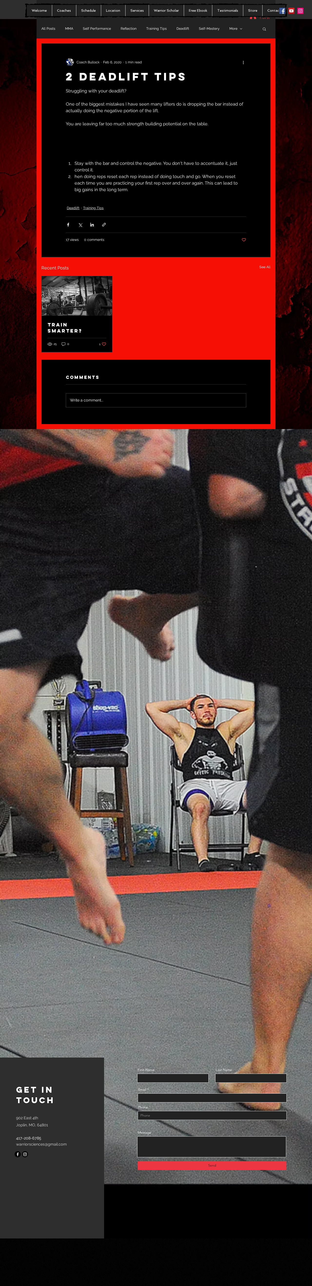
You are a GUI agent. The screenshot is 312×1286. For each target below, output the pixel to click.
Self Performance (97, 28)
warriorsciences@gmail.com (41, 1144)
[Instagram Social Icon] (300, 11)
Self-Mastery (209, 28)
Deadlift (182, 28)
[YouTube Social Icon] (291, 11)
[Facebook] (18, 1154)
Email (142, 1089)
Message (144, 1132)
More (233, 28)
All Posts (48, 28)
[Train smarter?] (77, 296)
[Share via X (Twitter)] (80, 224)
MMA (69, 28)
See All (265, 267)
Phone (143, 1107)
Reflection (128, 28)
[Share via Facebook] (68, 224)
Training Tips (156, 28)
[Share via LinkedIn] (92, 224)
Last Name (224, 1069)
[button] (264, 29)
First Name (146, 1069)
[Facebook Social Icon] (282, 11)
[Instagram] (25, 1154)
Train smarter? (66, 328)
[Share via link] (104, 224)
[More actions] (243, 62)
